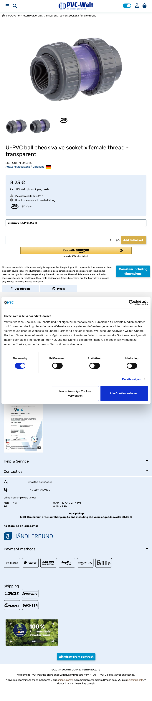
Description (21, 288)
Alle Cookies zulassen (124, 393)
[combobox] (76, 223)
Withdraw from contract (76, 656)
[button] (127, 6)
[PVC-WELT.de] (76, 5)
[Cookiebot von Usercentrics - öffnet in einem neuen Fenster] (131, 302)
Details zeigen (131, 379)
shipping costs (40, 189)
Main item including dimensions (133, 271)
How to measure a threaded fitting (35, 200)
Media (60, 288)
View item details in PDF (29, 196)
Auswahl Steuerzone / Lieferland (25, 166)
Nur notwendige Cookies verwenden (75, 393)
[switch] (57, 366)
